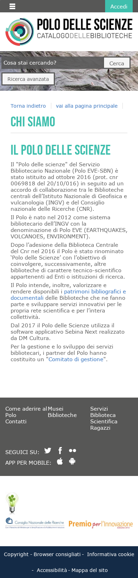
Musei (55, 408)
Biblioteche (62, 415)
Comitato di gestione (75, 359)
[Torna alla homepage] (19, 32)
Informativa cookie (110, 554)
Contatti (16, 421)
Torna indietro (28, 106)
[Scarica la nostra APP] (59, 461)
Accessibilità (52, 570)
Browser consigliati (57, 554)
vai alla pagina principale (86, 106)
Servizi (99, 408)
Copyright (16, 554)
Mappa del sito (89, 570)
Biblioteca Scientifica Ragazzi (103, 421)
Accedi (118, 6)
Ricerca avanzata (28, 79)
